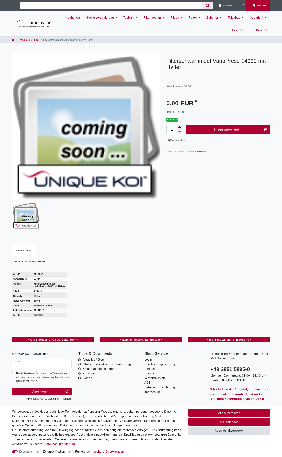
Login (148, 359)
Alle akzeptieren (229, 412)
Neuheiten (72, 17)
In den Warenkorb (226, 129)
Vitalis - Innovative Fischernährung (107, 364)
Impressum (152, 392)
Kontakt (261, 30)
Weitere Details (24, 250)
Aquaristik (256, 17)
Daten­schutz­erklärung (59, 444)
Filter (36, 40)
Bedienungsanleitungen (99, 368)
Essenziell (26, 451)
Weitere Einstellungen (109, 451)
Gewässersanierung (100, 17)
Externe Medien (54, 451)
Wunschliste (178, 140)
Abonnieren (40, 391)
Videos (87, 378)
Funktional (82, 451)
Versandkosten (198, 151)
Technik (128, 17)
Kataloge (89, 373)
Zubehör (212, 17)
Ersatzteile (239, 30)
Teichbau (234, 17)
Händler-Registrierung (159, 364)
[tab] (24, 250)
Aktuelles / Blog (93, 359)
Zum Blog (11, 2)
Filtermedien (152, 17)
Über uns (150, 373)
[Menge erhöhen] (179, 127)
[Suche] (207, 5)
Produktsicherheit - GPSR (30, 261)
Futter (193, 17)
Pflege (174, 17)
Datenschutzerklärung (159, 387)
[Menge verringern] (179, 132)
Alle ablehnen (229, 422)
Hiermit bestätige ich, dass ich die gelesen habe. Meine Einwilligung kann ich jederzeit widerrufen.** (43, 377)
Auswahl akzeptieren (229, 430)
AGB (147, 382)
